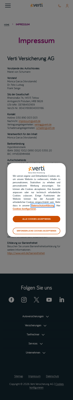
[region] (36, 200)
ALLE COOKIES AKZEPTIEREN (36, 219)
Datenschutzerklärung (42, 205)
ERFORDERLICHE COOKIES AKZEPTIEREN (36, 231)
